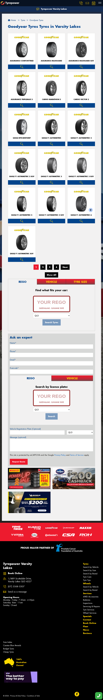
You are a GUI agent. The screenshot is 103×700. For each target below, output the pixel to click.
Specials (87, 616)
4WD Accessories (90, 596)
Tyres (85, 563)
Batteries (86, 600)
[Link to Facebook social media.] (76, 694)
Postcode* (14, 368)
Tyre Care (87, 577)
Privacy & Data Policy (17, 696)
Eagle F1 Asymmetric (51, 138)
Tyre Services (88, 609)
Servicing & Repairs (91, 606)
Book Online (89, 623)
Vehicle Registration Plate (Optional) (25, 429)
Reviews (87, 633)
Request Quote (18, 462)
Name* (13, 343)
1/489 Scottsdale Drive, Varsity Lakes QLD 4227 (20, 580)
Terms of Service (77, 455)
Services (87, 593)
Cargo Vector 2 (81, 99)
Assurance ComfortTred (22, 61)
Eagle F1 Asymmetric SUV (21, 254)
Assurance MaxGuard (51, 61)
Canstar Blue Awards (12, 645)
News (86, 629)
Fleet (85, 626)
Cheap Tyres (8, 652)
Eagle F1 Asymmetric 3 (51, 176)
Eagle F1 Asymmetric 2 (81, 138)
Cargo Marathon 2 (51, 99)
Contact (87, 619)
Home (13, 20)
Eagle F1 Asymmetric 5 (21, 215)
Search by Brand (90, 573)
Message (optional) (18, 437)
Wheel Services (89, 613)
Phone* (13, 351)
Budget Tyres (8, 648)
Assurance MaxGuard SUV (81, 61)
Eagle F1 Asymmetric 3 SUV (81, 176)
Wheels (87, 583)
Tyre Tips (87, 580)
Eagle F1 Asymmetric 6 (81, 215)
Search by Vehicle (90, 567)
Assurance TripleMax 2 (22, 99)
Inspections (87, 603)
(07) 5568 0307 (16, 586)
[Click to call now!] (81, 3)
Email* (13, 359)
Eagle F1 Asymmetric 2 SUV (21, 176)
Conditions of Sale (33, 696)
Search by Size (89, 570)
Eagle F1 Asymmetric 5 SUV (51, 215)
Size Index (7, 642)
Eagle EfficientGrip (22, 138)
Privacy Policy (60, 455)
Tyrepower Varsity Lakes (53, 9)
